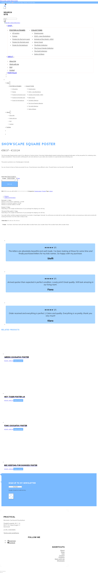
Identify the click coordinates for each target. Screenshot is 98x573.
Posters (44, 191)
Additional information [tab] (10, 197)
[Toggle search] (5, 8)
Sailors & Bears (39, 54)
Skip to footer (14, 0)
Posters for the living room (21, 39)
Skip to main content (5, 0)
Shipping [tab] (6, 196)
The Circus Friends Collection (43, 48)
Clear (18, 178)
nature (51, 191)
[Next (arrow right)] (2, 572)
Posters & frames (17, 30)
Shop (10, 25)
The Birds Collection (40, 45)
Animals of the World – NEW (44, 39)
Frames (14, 36)
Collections (36, 30)
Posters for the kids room (20, 42)
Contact (12, 70)
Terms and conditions (11, 533)
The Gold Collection (40, 51)
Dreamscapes (38, 33)
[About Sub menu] (10, 112)
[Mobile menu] (4, 79)
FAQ (10, 67)
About (10, 57)
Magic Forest (38, 42)
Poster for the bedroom (20, 45)
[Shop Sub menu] (9, 83)
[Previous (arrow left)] (0, 572)
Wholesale (61, 561)
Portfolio (12, 73)
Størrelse (4, 176)
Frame (4, 178)
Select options (18, 360)
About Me (12, 61)
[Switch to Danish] (7, 75)
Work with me (14, 64)
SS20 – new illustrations (42, 36)
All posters (15, 33)
